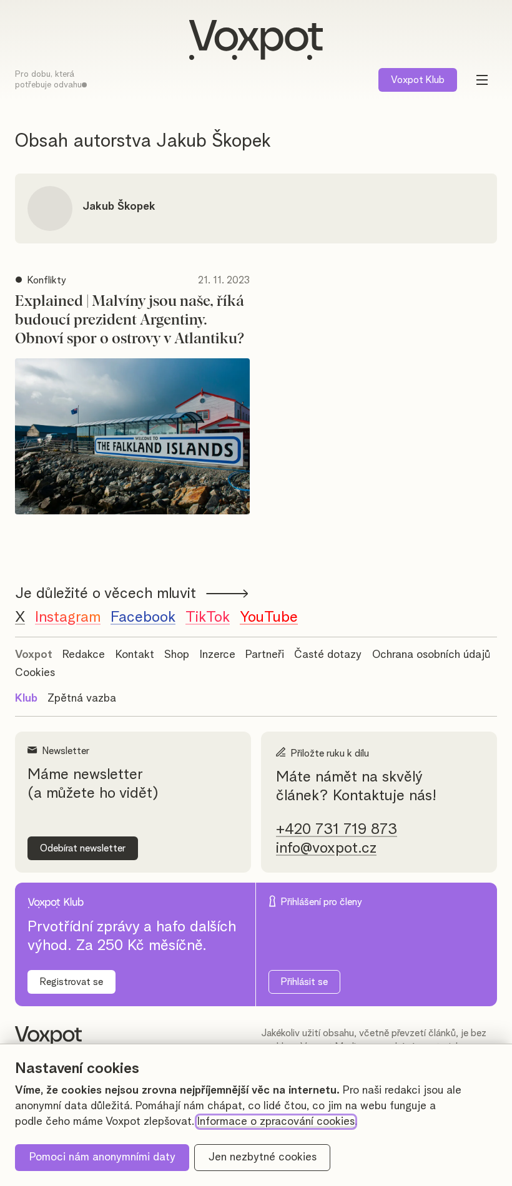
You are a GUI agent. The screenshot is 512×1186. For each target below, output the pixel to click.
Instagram (68, 617)
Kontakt (135, 654)
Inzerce (217, 654)
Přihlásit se (304, 982)
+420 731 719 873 (336, 829)
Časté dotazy (328, 654)
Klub (418, 80)
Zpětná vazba (81, 698)
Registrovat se (71, 982)
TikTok (207, 617)
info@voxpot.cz (326, 848)
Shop (176, 654)
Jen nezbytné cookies (263, 1157)
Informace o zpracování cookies (276, 1121)
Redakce (83, 654)
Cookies (35, 673)
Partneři (264, 654)
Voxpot (33, 654)
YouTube (269, 617)
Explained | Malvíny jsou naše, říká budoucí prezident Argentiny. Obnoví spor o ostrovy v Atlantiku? (129, 320)
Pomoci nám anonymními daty (102, 1157)
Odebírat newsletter (83, 848)
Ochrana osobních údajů (431, 654)
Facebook (143, 617)
